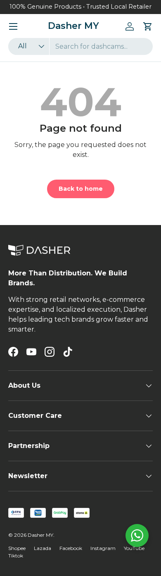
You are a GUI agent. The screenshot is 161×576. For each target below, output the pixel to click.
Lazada (42, 548)
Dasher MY (40, 535)
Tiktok (15, 555)
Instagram (103, 548)
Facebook (70, 548)
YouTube (134, 548)
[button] (148, 26)
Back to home (81, 188)
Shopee (17, 548)
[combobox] (80, 46)
